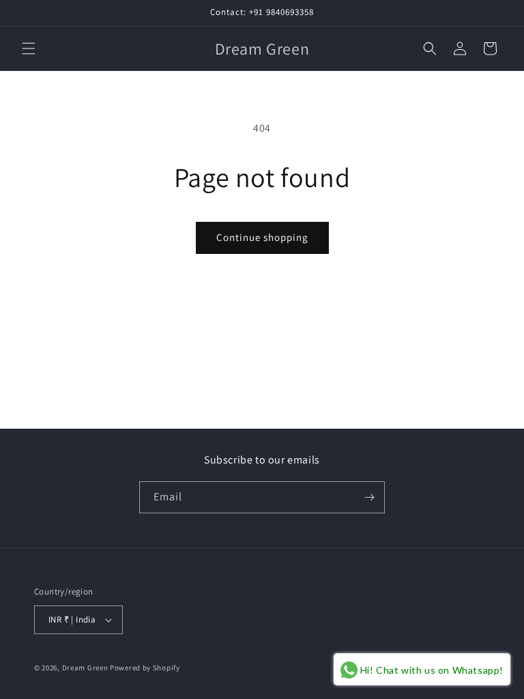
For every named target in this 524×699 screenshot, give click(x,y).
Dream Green (85, 667)
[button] (29, 48)
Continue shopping (262, 237)
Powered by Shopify (145, 667)
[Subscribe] (369, 497)
